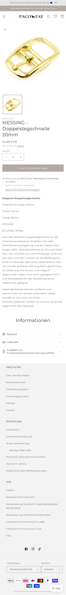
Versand (20, 146)
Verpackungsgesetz (17, 389)
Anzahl (6, 151)
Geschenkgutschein (17, 396)
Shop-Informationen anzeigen (22, 189)
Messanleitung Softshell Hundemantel (28, 515)
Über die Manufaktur (18, 375)
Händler (10, 403)
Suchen (10, 410)
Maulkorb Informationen (20, 497)
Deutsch (48, 569)
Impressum (12, 429)
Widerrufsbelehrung (18, 443)
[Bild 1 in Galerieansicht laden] (12, 104)
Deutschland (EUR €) (21, 569)
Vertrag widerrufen (20, 450)
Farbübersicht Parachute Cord (23, 528)
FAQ (8, 535)
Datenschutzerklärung (19, 436)
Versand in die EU (16, 463)
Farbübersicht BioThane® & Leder (25, 521)
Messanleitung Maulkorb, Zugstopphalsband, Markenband (32, 506)
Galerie (10, 490)
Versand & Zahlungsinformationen (26, 456)
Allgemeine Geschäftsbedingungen (26, 470)
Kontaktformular (16, 382)
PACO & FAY (24, 591)
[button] (3, 16)
